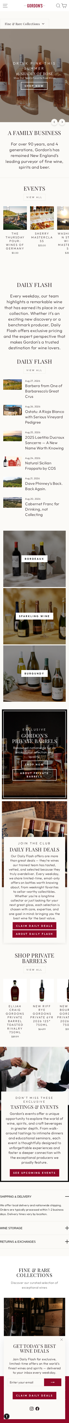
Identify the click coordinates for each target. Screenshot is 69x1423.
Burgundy (34, 673)
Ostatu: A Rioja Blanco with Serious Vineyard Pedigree (44, 417)
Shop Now (34, 764)
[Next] (62, 122)
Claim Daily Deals (34, 925)
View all (34, 197)
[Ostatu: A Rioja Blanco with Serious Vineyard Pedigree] (12, 410)
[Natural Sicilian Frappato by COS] (12, 461)
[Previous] (54, 122)
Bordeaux (34, 558)
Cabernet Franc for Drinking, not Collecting (42, 509)
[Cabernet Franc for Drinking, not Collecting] (12, 502)
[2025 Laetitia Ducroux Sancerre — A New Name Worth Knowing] (12, 436)
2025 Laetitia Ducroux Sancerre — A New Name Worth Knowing (44, 442)
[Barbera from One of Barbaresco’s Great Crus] (12, 384)
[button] (7, 1416)
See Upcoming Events (34, 1172)
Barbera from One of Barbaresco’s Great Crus (43, 391)
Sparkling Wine (34, 616)
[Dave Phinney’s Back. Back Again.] (12, 482)
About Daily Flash (34, 933)
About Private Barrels (34, 775)
